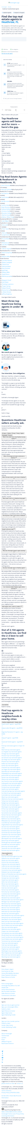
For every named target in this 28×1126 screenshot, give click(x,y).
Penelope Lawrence (7, 284)
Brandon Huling (6, 213)
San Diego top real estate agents (11, 759)
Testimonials (5, 1035)
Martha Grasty (6, 215)
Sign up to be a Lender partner (11, 1021)
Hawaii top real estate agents (10, 880)
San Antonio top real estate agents (12, 757)
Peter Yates (5, 229)
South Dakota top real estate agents (12, 939)
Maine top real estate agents (10, 896)
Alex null (4, 233)
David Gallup (5, 197)
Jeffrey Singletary (7, 294)
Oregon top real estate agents (10, 931)
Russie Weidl (5, 239)
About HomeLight (7, 1033)
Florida (9, 7)
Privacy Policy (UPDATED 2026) (10, 1092)
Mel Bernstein (5, 201)
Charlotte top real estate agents (11, 767)
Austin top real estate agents (10, 765)
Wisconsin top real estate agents (11, 955)
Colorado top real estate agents (11, 868)
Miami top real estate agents (10, 797)
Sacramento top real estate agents (12, 813)
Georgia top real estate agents (10, 878)
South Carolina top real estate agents (12, 937)
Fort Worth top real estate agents (11, 793)
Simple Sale (5, 987)
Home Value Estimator (8, 989)
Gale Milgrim (5, 221)
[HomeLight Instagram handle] (2, 1056)
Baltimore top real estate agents (11, 819)
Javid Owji (5, 270)
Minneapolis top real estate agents (12, 838)
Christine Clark (5, 211)
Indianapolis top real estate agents (12, 783)
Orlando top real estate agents (11, 805)
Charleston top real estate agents (11, 834)
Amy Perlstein (6, 268)
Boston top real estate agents (10, 817)
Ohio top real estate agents (10, 927)
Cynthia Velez (5, 205)
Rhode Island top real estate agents (12, 935)
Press (3, 1039)
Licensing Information (8, 1116)
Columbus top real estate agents (11, 785)
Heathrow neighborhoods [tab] (8, 722)
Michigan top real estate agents (11, 902)
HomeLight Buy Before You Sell (11, 985)
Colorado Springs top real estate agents (13, 791)
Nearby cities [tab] (18, 722)
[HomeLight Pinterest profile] (2, 1060)
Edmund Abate (6, 266)
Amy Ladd (5, 225)
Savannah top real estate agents (11, 848)
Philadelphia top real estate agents (12, 773)
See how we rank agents (7, 53)
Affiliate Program (7, 1041)
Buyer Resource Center (8, 977)
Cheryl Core (5, 264)
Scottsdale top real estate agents (11, 795)
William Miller (6, 272)
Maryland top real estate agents (11, 898)
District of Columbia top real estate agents (14, 874)
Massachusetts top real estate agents (12, 900)
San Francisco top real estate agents (12, 781)
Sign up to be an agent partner (11, 1005)
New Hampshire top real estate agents (13, 915)
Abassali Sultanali (6, 189)
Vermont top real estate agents (11, 947)
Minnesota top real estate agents (11, 904)
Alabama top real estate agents (11, 858)
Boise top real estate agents (10, 846)
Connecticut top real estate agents (12, 870)
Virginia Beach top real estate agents (12, 825)
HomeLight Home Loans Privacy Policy (13, 1114)
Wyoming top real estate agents (11, 957)
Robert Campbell (7, 262)
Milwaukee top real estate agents (11, 821)
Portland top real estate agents (11, 787)
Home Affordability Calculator (10, 973)
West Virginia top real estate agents (12, 953)
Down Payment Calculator (9, 975)
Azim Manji (5, 282)
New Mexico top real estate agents (12, 919)
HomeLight (4, 7)
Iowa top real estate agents (9, 888)
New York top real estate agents (11, 750)
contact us (20, 1083)
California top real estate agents (11, 866)
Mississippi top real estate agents (11, 905)
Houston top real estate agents (11, 755)
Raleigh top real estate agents (10, 803)
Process (10, 435)
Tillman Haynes (6, 248)
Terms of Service (6, 1090)
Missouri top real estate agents (11, 907)
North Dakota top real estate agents (12, 925)
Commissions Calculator (9, 995)
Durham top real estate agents (11, 850)
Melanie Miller (6, 256)
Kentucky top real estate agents (11, 892)
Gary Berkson (5, 193)
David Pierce (5, 274)
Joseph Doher (6, 235)
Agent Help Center (7, 1013)
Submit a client (6, 1009)
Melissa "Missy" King (8, 217)
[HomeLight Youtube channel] (2, 1058)
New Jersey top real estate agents (11, 917)
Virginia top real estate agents (10, 949)
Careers (4, 1037)
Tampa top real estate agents (10, 801)
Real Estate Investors (8, 1043)
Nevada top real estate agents (10, 913)
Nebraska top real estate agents (11, 911)
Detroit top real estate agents (10, 840)
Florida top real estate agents (10, 876)
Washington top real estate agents (12, 807)
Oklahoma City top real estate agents (12, 799)
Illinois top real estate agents (10, 884)
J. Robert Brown (6, 292)
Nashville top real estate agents (11, 771)
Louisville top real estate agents (11, 823)
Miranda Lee (5, 243)
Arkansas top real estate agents (11, 864)
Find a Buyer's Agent (7, 969)
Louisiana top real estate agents (11, 894)
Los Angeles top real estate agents (12, 752)
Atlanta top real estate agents (10, 779)
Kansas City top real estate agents (11, 815)
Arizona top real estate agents (10, 862)
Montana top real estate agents (11, 909)
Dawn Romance (5, 207)
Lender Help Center (7, 1025)
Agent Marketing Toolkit (8, 1015)
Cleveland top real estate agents (11, 830)
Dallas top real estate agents (10, 763)
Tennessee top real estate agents (11, 941)
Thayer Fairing (6, 286)
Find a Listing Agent (7, 983)
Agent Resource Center (8, 1011)
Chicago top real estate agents (10, 754)
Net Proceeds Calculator (9, 991)
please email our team (8, 1083)
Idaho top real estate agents (10, 882)
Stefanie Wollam (6, 209)
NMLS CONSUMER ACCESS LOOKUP (12, 1112)
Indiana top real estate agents (10, 886)
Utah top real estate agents (10, 945)
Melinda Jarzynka (7, 276)
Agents (22, 433)
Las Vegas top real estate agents (11, 769)
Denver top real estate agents (10, 777)
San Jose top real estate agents (11, 827)
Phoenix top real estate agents (10, 761)
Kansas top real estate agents (10, 890)
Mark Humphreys (7, 252)
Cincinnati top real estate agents (11, 832)
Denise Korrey (6, 290)
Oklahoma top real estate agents (11, 929)
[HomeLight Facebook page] (2, 1054)
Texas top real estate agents (10, 943)
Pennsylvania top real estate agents (12, 933)
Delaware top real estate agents (11, 872)
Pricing (13, 433)
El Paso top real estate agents (10, 809)
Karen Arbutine (5, 185)
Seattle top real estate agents (10, 789)
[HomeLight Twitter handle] (2, 1051)
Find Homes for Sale (7, 971)
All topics (4, 433)
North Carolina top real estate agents (12, 923)
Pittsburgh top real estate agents (11, 842)
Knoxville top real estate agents (11, 844)
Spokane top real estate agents (11, 836)
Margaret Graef (6, 280)
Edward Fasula (6, 288)
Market (9, 433)
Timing (17, 433)
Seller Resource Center (8, 993)
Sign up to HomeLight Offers (10, 1007)
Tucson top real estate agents (10, 811)
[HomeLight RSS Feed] (2, 1062)
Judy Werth (5, 245)
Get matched (5, 704)
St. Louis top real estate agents (11, 828)
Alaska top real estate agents (10, 860)
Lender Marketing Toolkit (9, 1027)
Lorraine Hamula (7, 260)
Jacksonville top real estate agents (11, 775)
